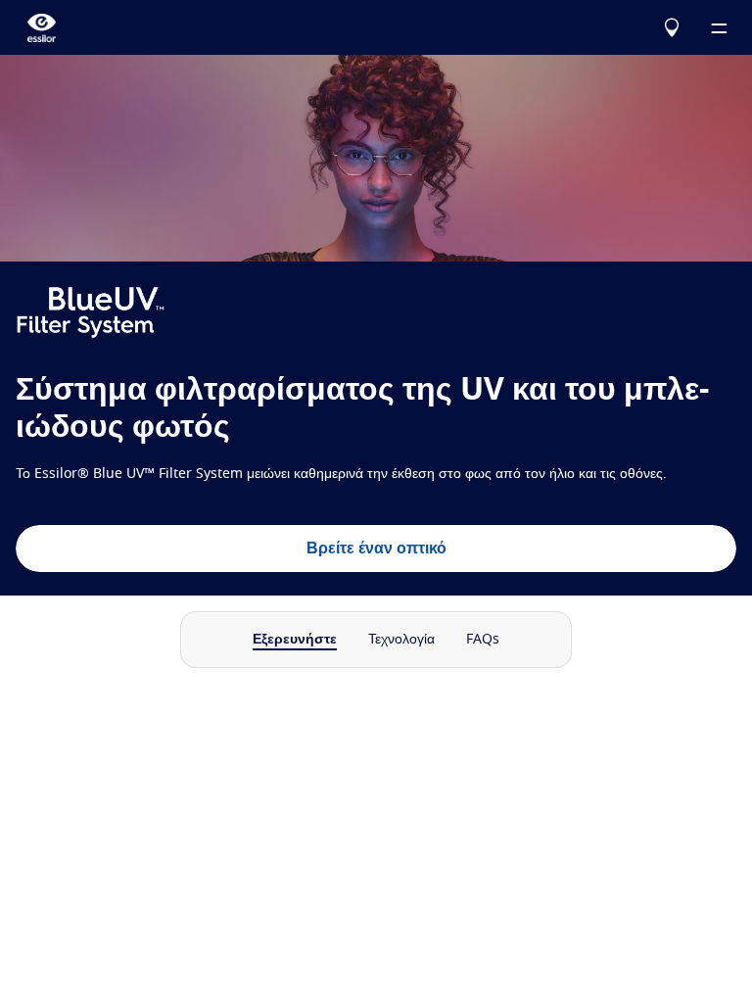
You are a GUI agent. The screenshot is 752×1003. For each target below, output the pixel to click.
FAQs (482, 639)
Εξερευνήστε (295, 639)
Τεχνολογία (401, 639)
